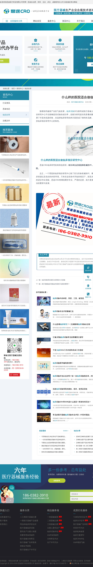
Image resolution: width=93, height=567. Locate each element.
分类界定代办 (52, 538)
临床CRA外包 (78, 538)
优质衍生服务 (80, 510)
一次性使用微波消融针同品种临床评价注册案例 (57, 440)
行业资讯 (6, 103)
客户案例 (3, 520)
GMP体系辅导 (53, 535)
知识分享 (28, 88)
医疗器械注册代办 (77, 102)
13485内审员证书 (80, 517)
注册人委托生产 (53, 528)
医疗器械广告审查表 (28, 542)
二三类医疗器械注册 (28, 517)
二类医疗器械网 (67, 561)
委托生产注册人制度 (28, 531)
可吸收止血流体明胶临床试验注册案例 (54, 443)
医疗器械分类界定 (27, 538)
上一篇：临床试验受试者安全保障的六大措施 (50, 280)
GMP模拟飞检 (79, 542)
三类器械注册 (52, 524)
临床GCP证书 (78, 520)
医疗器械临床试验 (27, 528)
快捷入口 (4, 510)
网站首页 (37, 20)
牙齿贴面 (33, 561)
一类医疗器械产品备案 (29, 520)
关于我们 (81, 20)
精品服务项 (53, 510)
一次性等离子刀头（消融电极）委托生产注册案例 (57, 449)
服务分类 (24, 510)
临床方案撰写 (78, 535)
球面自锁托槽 (13, 561)
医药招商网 (42, 561)
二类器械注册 (52, 520)
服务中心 (52, 20)
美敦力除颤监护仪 (53, 561)
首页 (13, 88)
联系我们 (3, 524)
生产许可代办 (52, 542)
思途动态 (6, 109)
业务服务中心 (5, 517)
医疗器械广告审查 (80, 524)
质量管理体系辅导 (27, 535)
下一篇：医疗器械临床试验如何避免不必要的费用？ (52, 284)
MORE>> (65, 431)
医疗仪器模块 (24, 561)
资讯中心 (66, 20)
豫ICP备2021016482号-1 (59, 563)
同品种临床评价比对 (28, 524)
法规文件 (6, 120)
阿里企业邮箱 (78, 561)
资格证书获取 (25, 546)
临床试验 (70, 111)
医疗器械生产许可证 (28, 549)
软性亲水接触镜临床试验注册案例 (52, 452)
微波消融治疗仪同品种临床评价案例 (53, 446)
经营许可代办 (78, 528)
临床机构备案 (78, 531)
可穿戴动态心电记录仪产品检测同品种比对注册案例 (58, 436)
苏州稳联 (87, 561)
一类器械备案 (52, 517)
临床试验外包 (52, 531)
